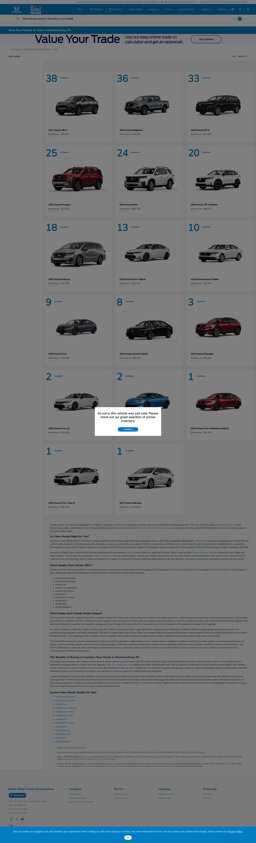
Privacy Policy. (235, 831)
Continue (128, 429)
